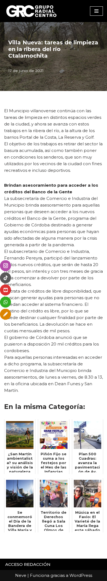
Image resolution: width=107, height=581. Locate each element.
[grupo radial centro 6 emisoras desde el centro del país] (31, 11)
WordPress (80, 575)
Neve (20, 575)
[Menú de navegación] (96, 11)
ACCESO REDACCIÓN (27, 564)
